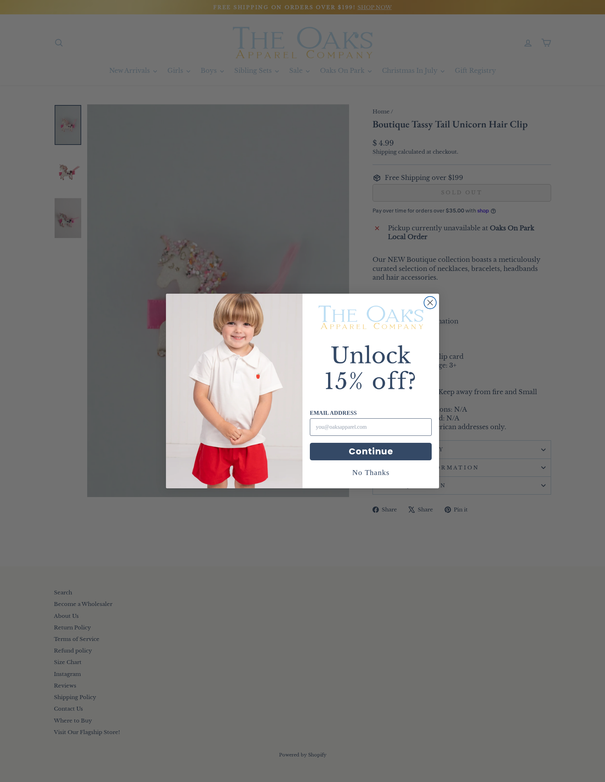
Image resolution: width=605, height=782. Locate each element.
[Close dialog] (430, 302)
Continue (371, 451)
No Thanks (371, 472)
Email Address (333, 413)
